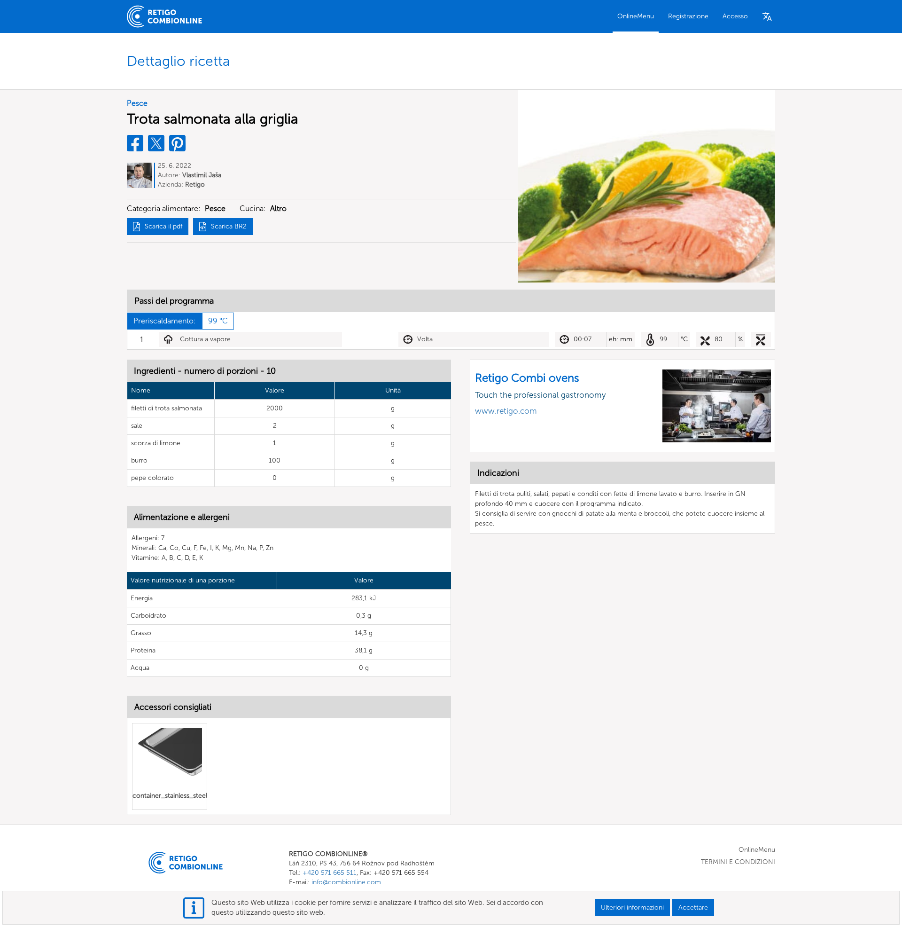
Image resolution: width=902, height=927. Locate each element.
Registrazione (688, 16)
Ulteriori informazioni (632, 907)
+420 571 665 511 (330, 873)
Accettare (693, 907)
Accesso (735, 16)
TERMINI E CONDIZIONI (738, 862)
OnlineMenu (635, 16)
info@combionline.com (346, 882)
